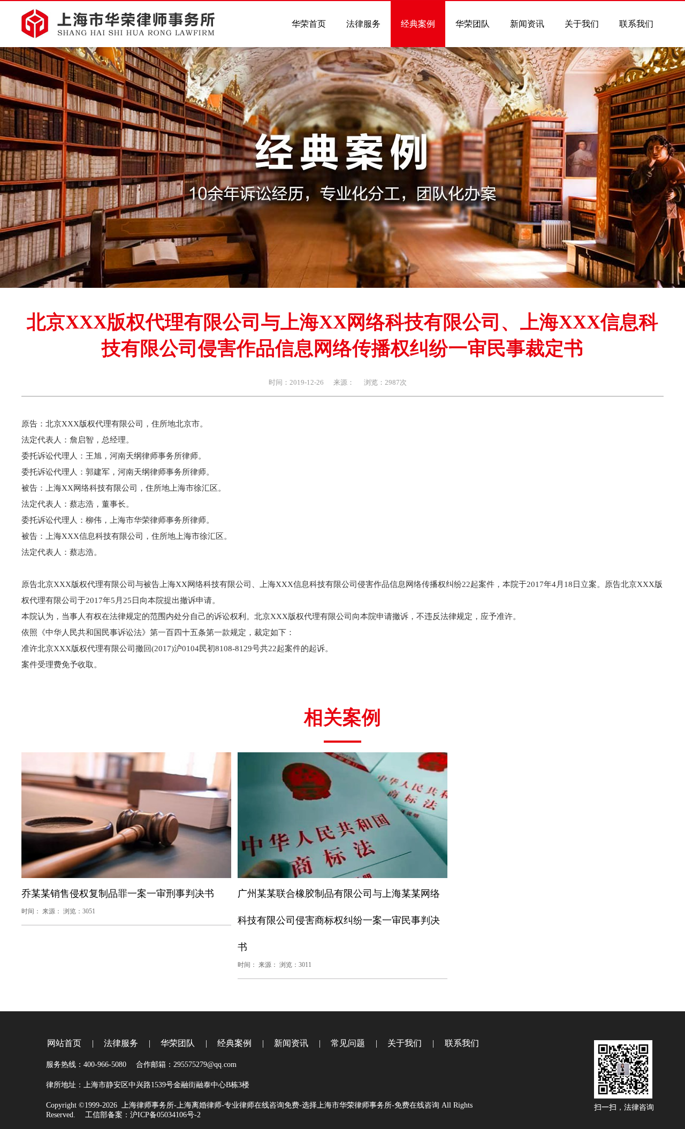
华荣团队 (178, 1043)
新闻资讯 (291, 1043)
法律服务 (121, 1043)
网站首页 (64, 1043)
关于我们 (404, 1043)
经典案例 (234, 1043)
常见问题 (348, 1043)
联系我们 (462, 1043)
